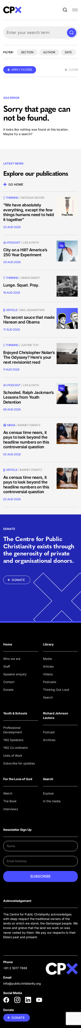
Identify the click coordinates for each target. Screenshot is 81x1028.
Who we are (11, 658)
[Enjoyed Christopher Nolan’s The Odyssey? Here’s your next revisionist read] (67, 353)
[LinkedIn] (28, 1000)
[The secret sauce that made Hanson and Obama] (67, 318)
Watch (7, 793)
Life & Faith (31, 242)
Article (11, 310)
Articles (48, 666)
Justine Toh (29, 345)
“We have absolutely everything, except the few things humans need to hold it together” (28, 212)
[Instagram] (17, 1000)
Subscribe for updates (19, 763)
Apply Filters (21, 69)
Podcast (14, 242)
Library (48, 644)
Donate (8, 689)
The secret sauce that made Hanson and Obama (28, 320)
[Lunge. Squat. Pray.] (67, 286)
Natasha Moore (32, 197)
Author (49, 52)
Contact (8, 682)
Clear (73, 69)
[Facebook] (6, 1000)
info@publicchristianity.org (22, 983)
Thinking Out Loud (56, 689)
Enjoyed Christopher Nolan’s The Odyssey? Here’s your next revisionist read (29, 357)
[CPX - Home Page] (12, 9)
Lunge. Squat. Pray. (21, 285)
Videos (48, 674)
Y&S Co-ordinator (15, 747)
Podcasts (49, 682)
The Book (10, 801)
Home (7, 644)
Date (68, 52)
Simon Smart (30, 277)
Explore (48, 793)
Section (27, 52)
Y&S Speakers (13, 740)
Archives (49, 740)
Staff (6, 666)
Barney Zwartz (29, 425)
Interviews (10, 809)
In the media (51, 801)
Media (47, 658)
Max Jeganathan (32, 310)
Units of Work (12, 755)
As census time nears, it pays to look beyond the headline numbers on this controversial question (26, 440)
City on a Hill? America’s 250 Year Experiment (25, 252)
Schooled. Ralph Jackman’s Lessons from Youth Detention (28, 397)
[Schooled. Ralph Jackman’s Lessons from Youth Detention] (67, 393)
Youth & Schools (15, 713)
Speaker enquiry (15, 674)
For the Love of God (17, 779)
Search (48, 697)
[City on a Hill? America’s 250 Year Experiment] (67, 251)
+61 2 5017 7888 (15, 968)
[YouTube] (39, 1000)
